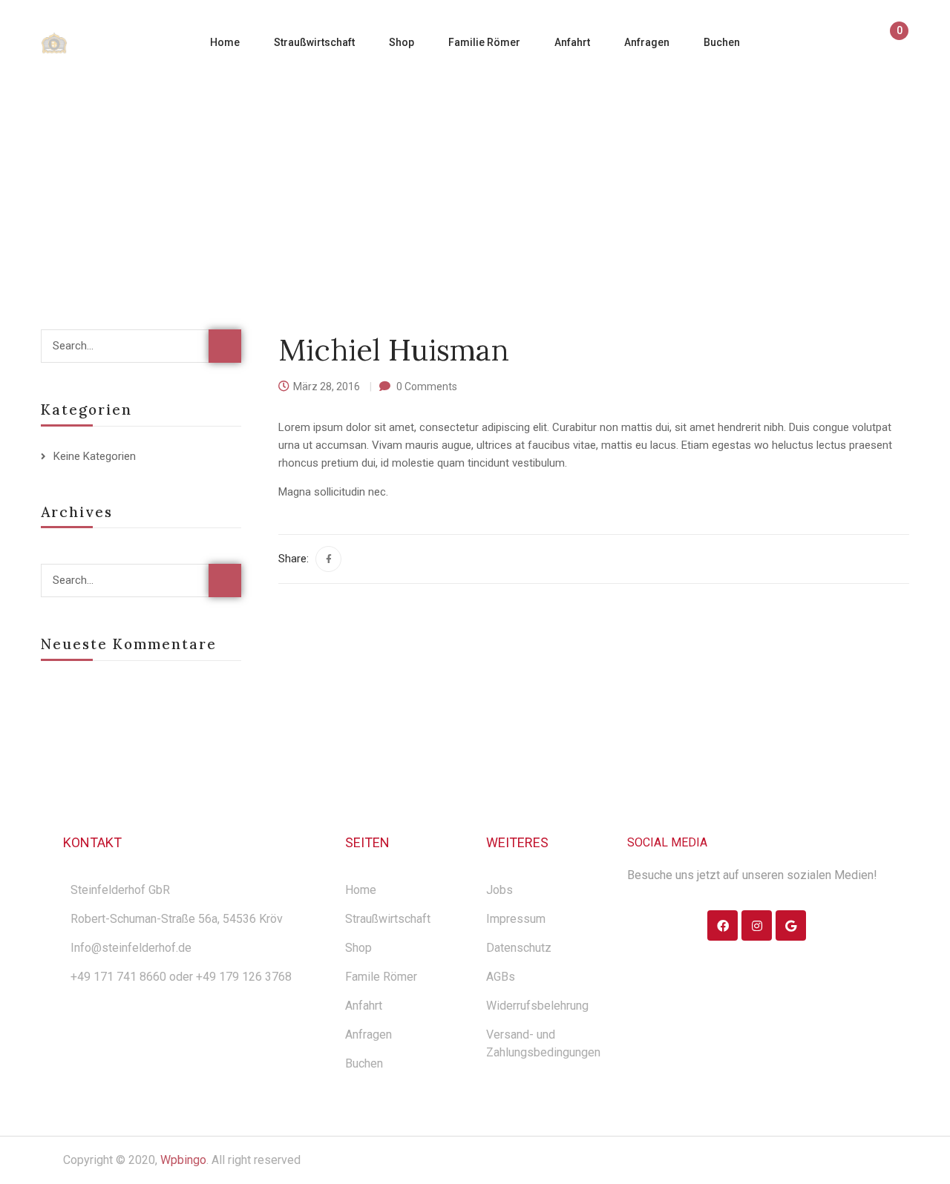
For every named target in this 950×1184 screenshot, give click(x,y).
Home (323, 173)
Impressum (516, 919)
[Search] (225, 346)
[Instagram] (756, 925)
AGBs (500, 977)
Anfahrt (363, 1006)
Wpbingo (183, 1160)
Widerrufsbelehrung (537, 1006)
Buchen (364, 1063)
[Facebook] (328, 559)
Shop (358, 948)
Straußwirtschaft (387, 919)
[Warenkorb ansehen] (892, 43)
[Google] (791, 925)
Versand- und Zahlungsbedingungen (543, 1043)
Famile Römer (381, 977)
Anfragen (368, 1034)
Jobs (499, 890)
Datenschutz (518, 948)
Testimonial (394, 173)
